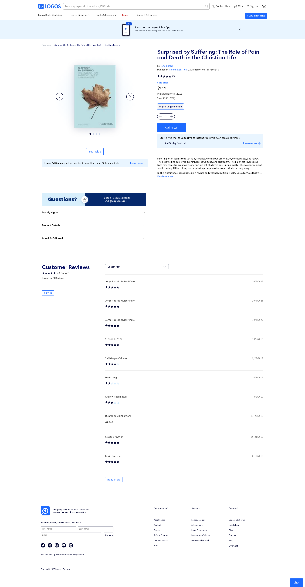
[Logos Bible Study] (49, 6)
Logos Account (197, 520)
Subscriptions (197, 525)
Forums (232, 535)
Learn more (136, 163)
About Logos (159, 520)
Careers (157, 530)
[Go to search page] (206, 6)
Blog (231, 530)
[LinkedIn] (71, 545)
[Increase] (171, 116)
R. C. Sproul (167, 65)
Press (156, 545)
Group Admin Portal (200, 540)
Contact (157, 525)
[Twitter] (50, 545)
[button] (59, 96)
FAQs (231, 540)
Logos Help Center (237, 520)
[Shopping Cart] (263, 6)
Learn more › (177, 30)
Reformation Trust (178, 69)
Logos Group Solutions (201, 535)
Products (46, 45)
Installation (234, 525)
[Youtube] (64, 545)
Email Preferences (199, 530)
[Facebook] (43, 545)
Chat (296, 583)
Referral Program (161, 535)
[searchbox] (136, 6)
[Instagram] (57, 545)
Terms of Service (160, 540)
